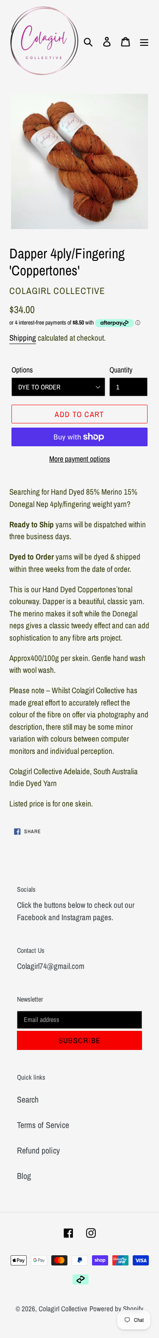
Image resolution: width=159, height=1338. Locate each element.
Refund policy (38, 1150)
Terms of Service (43, 1125)
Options (22, 369)
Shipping (22, 337)
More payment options (79, 458)
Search (28, 1099)
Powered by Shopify (116, 1308)
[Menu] (144, 41)
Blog (24, 1175)
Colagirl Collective (63, 1308)
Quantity (120, 369)
